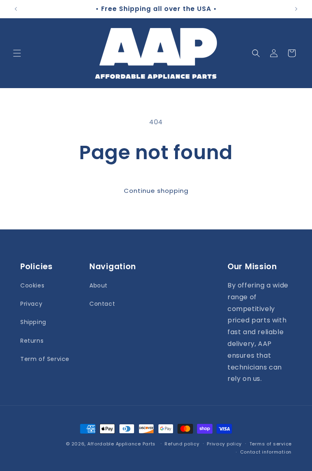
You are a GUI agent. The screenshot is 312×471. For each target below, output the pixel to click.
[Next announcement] (296, 9)
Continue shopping (156, 190)
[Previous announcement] (16, 9)
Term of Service (44, 359)
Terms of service (270, 444)
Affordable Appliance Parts (121, 444)
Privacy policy (224, 444)
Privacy (31, 304)
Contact (102, 304)
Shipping (33, 322)
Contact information (266, 452)
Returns (31, 341)
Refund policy (182, 444)
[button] (17, 53)
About (98, 285)
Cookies (32, 285)
